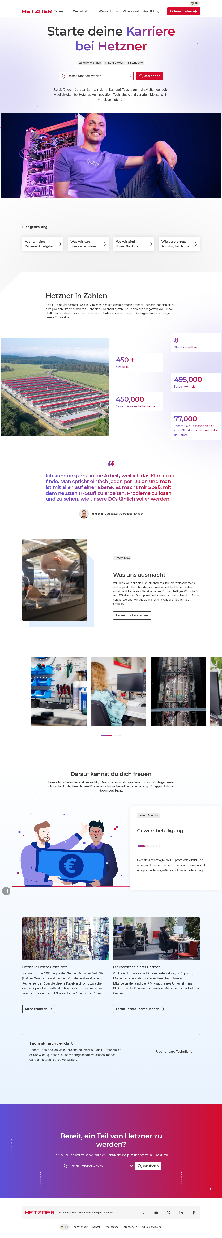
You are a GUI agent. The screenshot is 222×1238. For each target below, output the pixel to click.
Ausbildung (151, 11)
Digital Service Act (152, 1226)
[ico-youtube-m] (156, 1212)
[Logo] (40, 1212)
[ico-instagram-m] (143, 1212)
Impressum (112, 1226)
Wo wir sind (131, 11)
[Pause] (6, 891)
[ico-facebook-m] (193, 1212)
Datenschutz (129, 1226)
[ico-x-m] (168, 1212)
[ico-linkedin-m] (181, 1212)
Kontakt (96, 1226)
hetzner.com (81, 1226)
